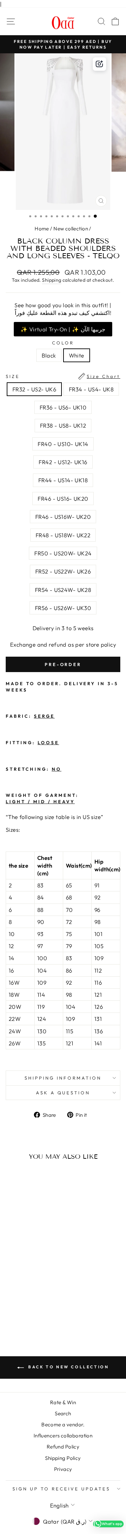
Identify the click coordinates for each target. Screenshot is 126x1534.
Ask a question (63, 1092)
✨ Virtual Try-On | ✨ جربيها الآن (63, 329)
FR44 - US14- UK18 (63, 480)
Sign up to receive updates (61, 1488)
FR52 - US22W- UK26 (63, 571)
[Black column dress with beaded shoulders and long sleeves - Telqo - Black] (23, 1308)
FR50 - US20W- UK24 (62, 553)
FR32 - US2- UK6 (34, 389)
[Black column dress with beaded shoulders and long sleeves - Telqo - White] (31, 1308)
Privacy (63, 1469)
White (76, 355)
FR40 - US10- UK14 (63, 443)
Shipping (51, 280)
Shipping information (63, 1078)
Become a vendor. (63, 1424)
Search (63, 1413)
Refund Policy (63, 1446)
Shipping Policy (63, 1458)
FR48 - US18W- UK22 (63, 535)
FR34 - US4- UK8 (91, 389)
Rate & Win (63, 1402)
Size (63, 376)
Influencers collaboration (63, 1435)
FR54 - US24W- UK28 (63, 589)
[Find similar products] (99, 64)
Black (49, 355)
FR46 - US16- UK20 (63, 498)
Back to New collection (68, 1366)
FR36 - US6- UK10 (63, 407)
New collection (70, 228)
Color (63, 342)
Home (42, 228)
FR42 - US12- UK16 (63, 461)
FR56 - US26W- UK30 (63, 607)
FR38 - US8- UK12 (63, 425)
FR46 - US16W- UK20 (63, 516)
